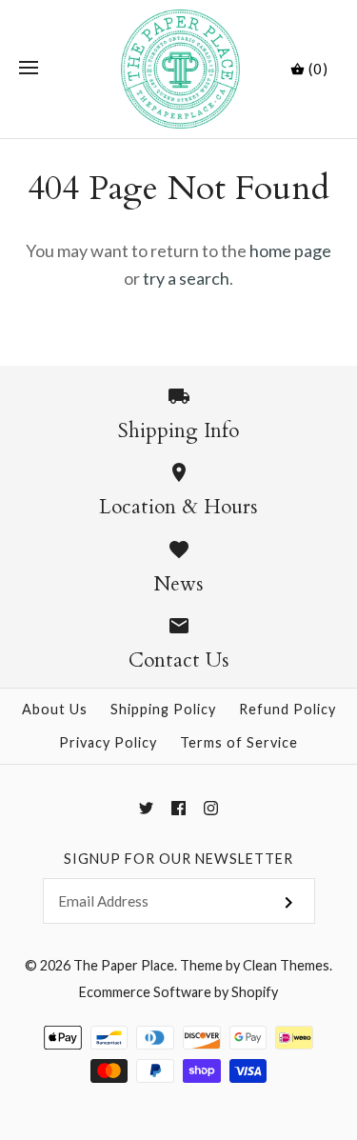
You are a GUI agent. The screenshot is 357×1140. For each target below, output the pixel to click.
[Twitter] (146, 808)
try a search (186, 278)
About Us (55, 709)
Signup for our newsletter (178, 858)
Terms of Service (239, 742)
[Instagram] (211, 808)
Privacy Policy (108, 742)
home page (290, 250)
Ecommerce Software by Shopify (178, 992)
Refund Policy (287, 709)
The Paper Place (123, 965)
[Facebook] (178, 808)
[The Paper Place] (178, 69)
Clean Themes (286, 965)
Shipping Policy (163, 709)
